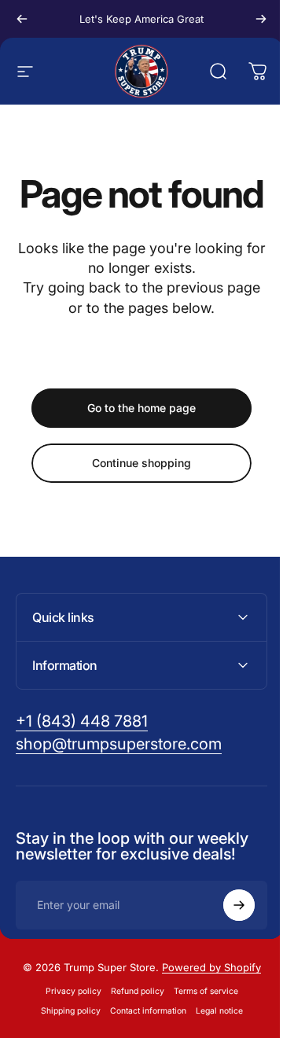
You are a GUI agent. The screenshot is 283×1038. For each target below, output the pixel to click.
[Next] (261, 19)
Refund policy (131, 1029)
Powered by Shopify (205, 1005)
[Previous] (22, 19)
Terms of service (199, 1029)
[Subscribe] (227, 943)
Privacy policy (67, 1029)
